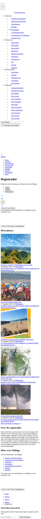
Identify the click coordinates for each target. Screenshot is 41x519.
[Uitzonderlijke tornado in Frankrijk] (16, 414)
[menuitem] (22, 27)
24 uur (13, 208)
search (3, 122)
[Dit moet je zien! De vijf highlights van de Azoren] (16, 263)
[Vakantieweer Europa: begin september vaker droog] (16, 338)
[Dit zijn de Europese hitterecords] (16, 300)
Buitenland (19, 267)
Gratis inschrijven (25, 517)
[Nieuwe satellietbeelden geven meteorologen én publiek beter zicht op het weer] (16, 375)
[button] (20, 205)
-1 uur (3, 208)
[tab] (22, 188)
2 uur (7, 208)
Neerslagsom (20, 226)
